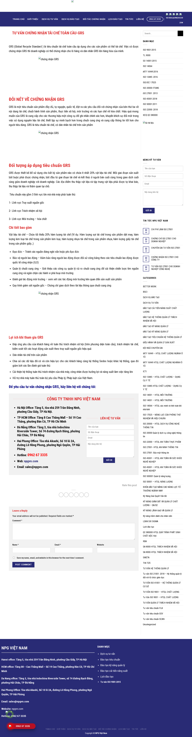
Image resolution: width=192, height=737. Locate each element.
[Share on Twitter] (66, 494)
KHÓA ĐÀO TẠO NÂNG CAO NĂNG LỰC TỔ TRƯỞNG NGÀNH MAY (162, 489)
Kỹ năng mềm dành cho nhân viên (157, 516)
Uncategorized (149, 624)
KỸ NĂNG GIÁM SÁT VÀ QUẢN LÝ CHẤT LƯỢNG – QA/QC (160, 503)
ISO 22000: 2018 (150, 109)
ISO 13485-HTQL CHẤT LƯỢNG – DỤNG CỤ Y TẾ (162, 388)
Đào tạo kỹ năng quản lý (112, 665)
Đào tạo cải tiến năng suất (114, 670)
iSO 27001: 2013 (150, 93)
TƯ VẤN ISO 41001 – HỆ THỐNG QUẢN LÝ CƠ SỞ (162, 584)
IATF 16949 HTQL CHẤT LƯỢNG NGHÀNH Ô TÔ (162, 364)
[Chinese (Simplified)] (181, 19)
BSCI (145, 292)
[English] (171, 17)
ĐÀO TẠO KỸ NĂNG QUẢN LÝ (155, 326)
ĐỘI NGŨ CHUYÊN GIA (153, 348)
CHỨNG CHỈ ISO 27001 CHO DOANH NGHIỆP (163, 240)
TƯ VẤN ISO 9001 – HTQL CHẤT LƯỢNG (161, 592)
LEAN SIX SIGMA (150, 521)
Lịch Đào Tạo (115, 19)
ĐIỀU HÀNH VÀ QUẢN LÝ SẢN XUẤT (159, 342)
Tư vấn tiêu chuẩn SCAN (153, 619)
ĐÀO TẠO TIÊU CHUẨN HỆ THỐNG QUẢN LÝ (162, 337)
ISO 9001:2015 (149, 50)
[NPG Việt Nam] (96, 6)
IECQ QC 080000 (150, 115)
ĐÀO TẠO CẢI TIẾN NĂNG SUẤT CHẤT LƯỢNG (160, 310)
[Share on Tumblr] (86, 494)
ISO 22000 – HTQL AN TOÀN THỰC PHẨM (162, 442)
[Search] (10, 19)
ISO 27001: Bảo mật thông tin (156, 452)
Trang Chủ (18, 19)
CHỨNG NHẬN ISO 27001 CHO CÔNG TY (164, 258)
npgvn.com (31, 461)
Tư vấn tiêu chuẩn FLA (153, 608)
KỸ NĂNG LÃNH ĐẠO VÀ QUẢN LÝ (158, 510)
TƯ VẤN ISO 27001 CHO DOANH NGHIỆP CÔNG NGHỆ (165, 267)
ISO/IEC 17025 (149, 82)
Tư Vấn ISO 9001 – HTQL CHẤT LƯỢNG (161, 597)
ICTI (145, 371)
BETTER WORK (149, 286)
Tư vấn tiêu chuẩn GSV (153, 613)
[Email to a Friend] (71, 494)
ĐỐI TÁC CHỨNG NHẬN (94, 19)
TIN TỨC (129, 19)
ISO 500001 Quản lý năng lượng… (157, 476)
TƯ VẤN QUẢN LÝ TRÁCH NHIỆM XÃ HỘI (161, 602)
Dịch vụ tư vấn (107, 653)
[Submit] (180, 33)
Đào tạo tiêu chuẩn (110, 659)
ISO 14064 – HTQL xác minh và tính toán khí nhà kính (162, 407)
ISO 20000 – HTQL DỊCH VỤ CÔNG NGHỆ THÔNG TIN (161, 425)
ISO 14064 (147, 66)
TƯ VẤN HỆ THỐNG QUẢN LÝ (156, 568)
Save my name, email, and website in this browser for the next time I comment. (50, 558)
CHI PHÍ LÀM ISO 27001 (162, 229)
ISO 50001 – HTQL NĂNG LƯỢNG (158, 481)
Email (58, 545)
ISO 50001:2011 (150, 104)
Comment (17, 520)
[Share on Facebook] (61, 494)
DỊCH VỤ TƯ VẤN (50, 19)
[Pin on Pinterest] (76, 494)
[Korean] (177, 17)
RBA (145, 541)
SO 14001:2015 (150, 60)
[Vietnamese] (167, 17)
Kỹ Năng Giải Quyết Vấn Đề (155, 496)
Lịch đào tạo (148, 527)
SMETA (146, 557)
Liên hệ (140, 19)
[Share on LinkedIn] (81, 494)
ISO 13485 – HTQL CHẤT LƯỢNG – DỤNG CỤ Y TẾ (161, 379)
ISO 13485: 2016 (150, 77)
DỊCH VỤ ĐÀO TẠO (70, 19)
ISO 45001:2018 (150, 98)
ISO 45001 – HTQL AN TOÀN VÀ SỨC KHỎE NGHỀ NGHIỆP (162, 460)
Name (15, 545)
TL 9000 (146, 55)
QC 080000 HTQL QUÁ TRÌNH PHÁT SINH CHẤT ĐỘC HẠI (161, 534)
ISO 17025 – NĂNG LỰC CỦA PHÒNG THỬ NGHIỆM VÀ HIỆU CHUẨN (162, 416)
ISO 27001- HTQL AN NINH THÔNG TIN (160, 447)
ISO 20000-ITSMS (151, 88)
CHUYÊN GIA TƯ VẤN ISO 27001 (165, 248)
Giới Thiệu (32, 19)
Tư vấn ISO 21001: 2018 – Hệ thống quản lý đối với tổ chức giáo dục (162, 575)
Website (100, 545)
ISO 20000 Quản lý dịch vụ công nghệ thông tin (162, 435)
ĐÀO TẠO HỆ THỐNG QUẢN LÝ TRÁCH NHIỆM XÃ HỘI (160, 319)
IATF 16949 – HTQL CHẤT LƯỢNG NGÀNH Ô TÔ (163, 355)
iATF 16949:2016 (150, 71)
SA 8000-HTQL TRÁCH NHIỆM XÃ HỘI (160, 546)
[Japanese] (174, 17)
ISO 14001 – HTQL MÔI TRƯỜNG (157, 395)
